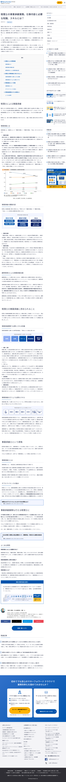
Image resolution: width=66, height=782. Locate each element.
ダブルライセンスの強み (10, 89)
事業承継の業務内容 (9, 67)
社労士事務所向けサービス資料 (8, 736)
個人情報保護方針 (18, 770)
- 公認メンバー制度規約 (28, 755)
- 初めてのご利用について (29, 736)
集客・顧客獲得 (50, 23)
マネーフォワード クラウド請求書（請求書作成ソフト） (52, 737)
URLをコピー (38, 621)
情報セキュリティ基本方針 (29, 770)
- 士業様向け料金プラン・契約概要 (31, 757)
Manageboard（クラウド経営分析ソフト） (11, 750)
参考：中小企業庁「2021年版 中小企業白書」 (22, 198)
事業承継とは (8, 64)
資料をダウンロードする (46, 711)
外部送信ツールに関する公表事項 (13, 772)
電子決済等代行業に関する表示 (28, 772)
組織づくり (49, 32)
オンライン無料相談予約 (7, 727)
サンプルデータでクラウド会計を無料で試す (11, 738)
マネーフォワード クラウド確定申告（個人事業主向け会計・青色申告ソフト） (53, 734)
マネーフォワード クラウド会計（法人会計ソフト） (51, 730)
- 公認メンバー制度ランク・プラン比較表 (32, 752)
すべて (48, 44)
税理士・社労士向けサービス (19, 6)
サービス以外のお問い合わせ (42, 772)
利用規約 (39, 770)
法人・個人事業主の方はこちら (52, 756)
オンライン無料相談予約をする (19, 710)
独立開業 (49, 17)
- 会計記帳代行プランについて (30, 732)
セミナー (25, 744)
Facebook (6, 621)
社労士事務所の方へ (28, 739)
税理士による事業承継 (10, 61)
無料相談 (59, 2)
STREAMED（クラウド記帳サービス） (10, 756)
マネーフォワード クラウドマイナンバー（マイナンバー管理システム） (53, 752)
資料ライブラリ (27, 746)
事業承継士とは (8, 86)
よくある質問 (8, 95)
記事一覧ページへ (22, 628)
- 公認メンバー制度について (29, 730)
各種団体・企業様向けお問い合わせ (9, 732)
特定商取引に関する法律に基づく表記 (50, 770)
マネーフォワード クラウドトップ (52, 727)
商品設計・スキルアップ (52, 41)
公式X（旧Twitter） (53, 763)
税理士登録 (49, 38)
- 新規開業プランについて (29, 734)
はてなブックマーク (27, 621)
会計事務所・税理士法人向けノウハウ (32, 6)
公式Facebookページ (54, 759)
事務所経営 (49, 26)
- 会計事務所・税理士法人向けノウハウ (32, 750)
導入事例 (25, 741)
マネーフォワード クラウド (7, 6)
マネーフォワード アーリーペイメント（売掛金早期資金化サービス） (12, 747)
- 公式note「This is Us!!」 (29, 759)
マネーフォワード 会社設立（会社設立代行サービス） (11, 753)
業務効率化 (49, 29)
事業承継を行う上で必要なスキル (12, 79)
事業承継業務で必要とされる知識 (12, 76)
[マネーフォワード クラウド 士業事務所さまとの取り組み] (8, 2)
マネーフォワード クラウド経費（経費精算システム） (51, 741)
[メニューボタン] (64, 2)
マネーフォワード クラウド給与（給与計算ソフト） (51, 745)
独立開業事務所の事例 (51, 20)
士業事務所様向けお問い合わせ (8, 729)
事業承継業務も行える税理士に (12, 92)
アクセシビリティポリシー (55, 772)
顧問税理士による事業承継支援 (12, 70)
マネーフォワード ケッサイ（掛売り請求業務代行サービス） (11, 743)
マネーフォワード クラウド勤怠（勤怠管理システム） (51, 748)
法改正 (48, 35)
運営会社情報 (10, 770)
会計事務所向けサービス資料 (8, 734)
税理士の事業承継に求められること (13, 73)
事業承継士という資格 (10, 83)
